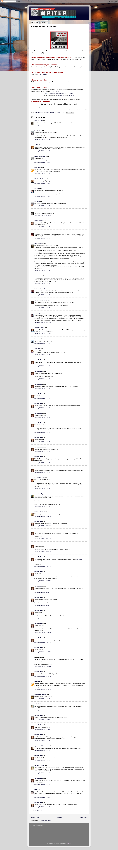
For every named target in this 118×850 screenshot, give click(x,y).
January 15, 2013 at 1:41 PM (42, 379)
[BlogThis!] (68, 112)
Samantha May (38, 494)
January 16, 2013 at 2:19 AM (42, 698)
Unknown (37, 681)
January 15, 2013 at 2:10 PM (42, 432)
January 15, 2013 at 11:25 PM (42, 525)
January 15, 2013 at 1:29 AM (42, 343)
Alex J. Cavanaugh (40, 156)
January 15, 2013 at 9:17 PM (42, 506)
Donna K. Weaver (39, 511)
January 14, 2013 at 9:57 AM (42, 205)
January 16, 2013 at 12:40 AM (42, 689)
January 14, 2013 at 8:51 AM (42, 173)
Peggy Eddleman (39, 220)
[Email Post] (63, 112)
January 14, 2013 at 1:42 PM (42, 238)
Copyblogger (71, 95)
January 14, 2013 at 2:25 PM (42, 283)
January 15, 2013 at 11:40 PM (42, 618)
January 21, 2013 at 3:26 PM (42, 784)
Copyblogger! (55, 91)
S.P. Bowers (37, 130)
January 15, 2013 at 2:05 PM (42, 408)
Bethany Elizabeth (39, 288)
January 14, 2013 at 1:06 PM (42, 226)
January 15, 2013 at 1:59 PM (42, 398)
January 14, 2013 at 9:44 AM (42, 196)
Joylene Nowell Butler (40, 300)
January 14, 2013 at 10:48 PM (42, 322)
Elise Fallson (38, 120)
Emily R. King (38, 704)
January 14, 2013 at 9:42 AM (42, 183)
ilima (35, 211)
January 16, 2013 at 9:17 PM (42, 760)
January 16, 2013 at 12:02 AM (42, 676)
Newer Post (34, 817)
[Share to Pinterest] (73, 112)
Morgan (36, 339)
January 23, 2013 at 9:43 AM (42, 797)
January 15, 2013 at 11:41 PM (42, 632)
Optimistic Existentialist (41, 746)
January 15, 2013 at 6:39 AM (42, 354)
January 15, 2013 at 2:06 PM (42, 417)
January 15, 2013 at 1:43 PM (42, 388)
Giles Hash (37, 167)
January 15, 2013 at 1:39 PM (42, 366)
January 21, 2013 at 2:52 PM (42, 773)
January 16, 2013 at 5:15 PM (42, 740)
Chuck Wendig (43, 74)
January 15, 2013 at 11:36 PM (42, 566)
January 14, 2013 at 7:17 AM (42, 125)
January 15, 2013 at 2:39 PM (42, 488)
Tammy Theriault (39, 327)
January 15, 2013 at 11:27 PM (42, 551)
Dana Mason (38, 243)
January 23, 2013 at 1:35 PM (42, 807)
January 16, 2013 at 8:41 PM (42, 750)
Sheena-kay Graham (40, 694)
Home (59, 817)
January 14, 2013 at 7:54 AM (42, 162)
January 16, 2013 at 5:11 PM (42, 719)
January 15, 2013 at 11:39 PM (42, 592)
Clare (35, 789)
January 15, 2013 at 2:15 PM (42, 451)
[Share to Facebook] (71, 112)
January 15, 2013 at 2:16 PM (42, 462)
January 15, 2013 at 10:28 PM (42, 516)
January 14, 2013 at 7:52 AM (42, 151)
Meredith (37, 201)
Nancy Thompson (39, 232)
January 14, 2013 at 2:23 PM (42, 270)
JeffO (36, 145)
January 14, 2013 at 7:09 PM (42, 307)
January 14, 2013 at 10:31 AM (42, 215)
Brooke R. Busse (39, 765)
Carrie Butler (38, 360)
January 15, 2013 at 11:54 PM (42, 666)
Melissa (36, 188)
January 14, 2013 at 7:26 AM (42, 139)
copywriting (61, 95)
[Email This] (67, 112)
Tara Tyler (37, 348)
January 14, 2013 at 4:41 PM (42, 295)
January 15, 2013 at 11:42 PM (42, 642)
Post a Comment (37, 810)
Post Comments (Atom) (44, 820)
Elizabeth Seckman (40, 178)
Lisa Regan (37, 313)
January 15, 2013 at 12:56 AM (42, 333)
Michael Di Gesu (39, 477)
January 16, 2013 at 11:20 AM (42, 710)
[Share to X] (70, 112)
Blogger (69, 843)
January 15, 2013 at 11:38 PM (42, 581)
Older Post (84, 817)
